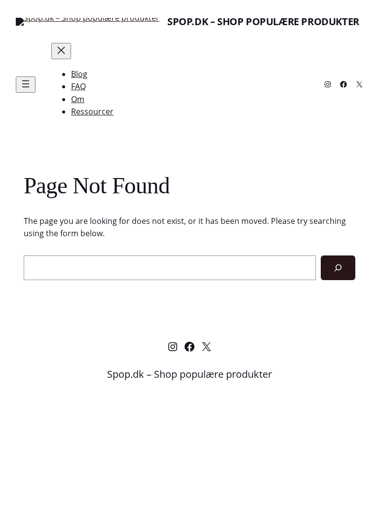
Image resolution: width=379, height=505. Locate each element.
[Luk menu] (61, 51)
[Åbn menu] (26, 84)
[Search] (338, 267)
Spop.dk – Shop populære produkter (263, 21)
